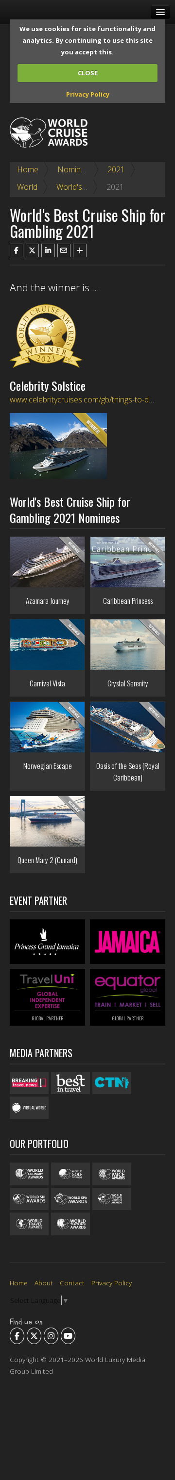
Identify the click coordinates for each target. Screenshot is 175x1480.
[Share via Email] (64, 250)
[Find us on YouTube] (68, 1336)
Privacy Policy (87, 94)
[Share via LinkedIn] (48, 250)
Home (27, 169)
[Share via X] (32, 250)
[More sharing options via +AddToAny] (79, 250)
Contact (72, 1282)
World (27, 187)
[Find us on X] (34, 1336)
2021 (116, 169)
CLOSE (88, 72)
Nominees (75, 169)
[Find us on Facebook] (17, 1336)
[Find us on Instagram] (51, 1336)
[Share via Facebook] (16, 250)
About (44, 1282)
